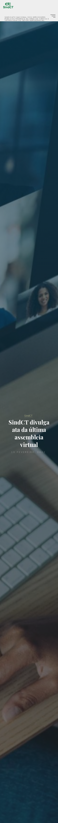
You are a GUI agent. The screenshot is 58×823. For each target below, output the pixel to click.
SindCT (28, 415)
